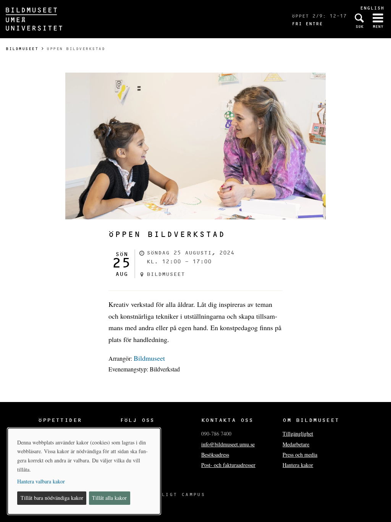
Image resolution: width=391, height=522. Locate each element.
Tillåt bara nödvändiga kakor (52, 497)
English (372, 7)
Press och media (300, 454)
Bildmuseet (22, 49)
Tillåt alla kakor (109, 497)
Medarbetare (296, 444)
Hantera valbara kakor (41, 481)
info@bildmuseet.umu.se (228, 444)
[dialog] (84, 471)
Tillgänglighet (298, 433)
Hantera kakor (298, 465)
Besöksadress (215, 454)
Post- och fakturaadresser (228, 465)
